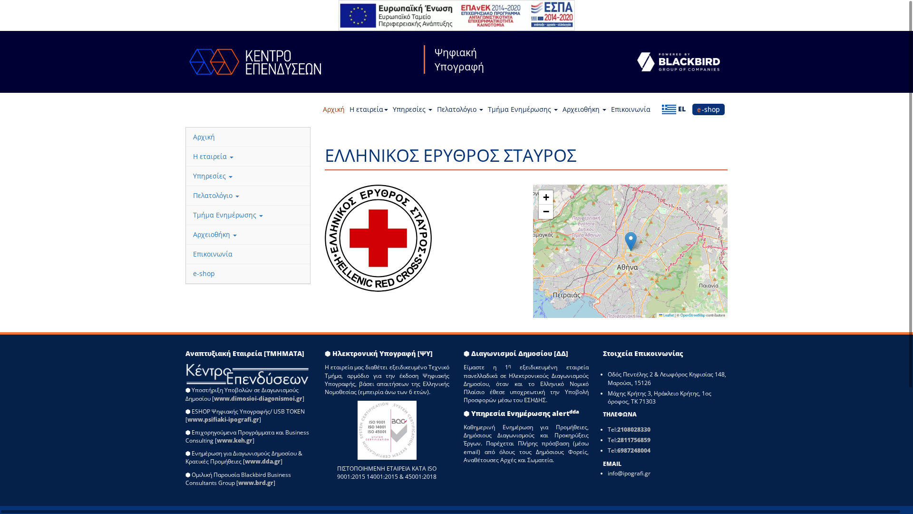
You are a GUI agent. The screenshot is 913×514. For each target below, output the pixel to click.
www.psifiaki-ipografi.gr (223, 419)
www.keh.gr (235, 440)
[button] (631, 241)
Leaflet (668, 314)
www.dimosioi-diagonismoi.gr (258, 399)
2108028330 (634, 429)
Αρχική (334, 109)
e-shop (708, 109)
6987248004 (634, 450)
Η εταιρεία (366, 109)
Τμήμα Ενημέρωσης (520, 109)
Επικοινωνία (631, 109)
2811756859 (634, 440)
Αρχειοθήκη (582, 109)
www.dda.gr (263, 461)
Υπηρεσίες (410, 109)
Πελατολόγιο (457, 109)
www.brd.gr (255, 483)
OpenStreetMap (692, 314)
